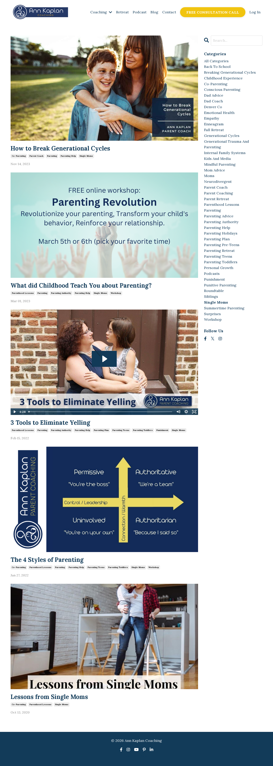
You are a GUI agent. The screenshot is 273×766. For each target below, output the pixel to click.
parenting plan (101, 430)
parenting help (68, 156)
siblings (211, 296)
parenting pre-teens (221, 244)
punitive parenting (220, 285)
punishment (162, 430)
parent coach (36, 156)
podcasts (212, 273)
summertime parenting (224, 308)
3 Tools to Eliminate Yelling (50, 422)
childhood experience (223, 78)
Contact (169, 12)
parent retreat (216, 199)
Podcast (139, 12)
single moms (86, 156)
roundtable (214, 290)
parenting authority (61, 293)
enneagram (214, 124)
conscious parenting (222, 89)
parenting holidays (220, 233)
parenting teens (120, 430)
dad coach (213, 101)
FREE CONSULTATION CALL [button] (212, 12)
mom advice (214, 170)
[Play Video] (14, 411)
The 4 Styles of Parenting (47, 559)
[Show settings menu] (186, 411)
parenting (52, 156)
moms (209, 175)
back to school (217, 66)
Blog (154, 12)
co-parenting (19, 156)
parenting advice (218, 216)
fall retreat (214, 130)
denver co (213, 107)
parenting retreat (219, 250)
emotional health (219, 112)
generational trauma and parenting (226, 144)
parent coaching (218, 193)
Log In (254, 12)
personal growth (218, 267)
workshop (116, 293)
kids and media (217, 158)
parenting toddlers (143, 430)
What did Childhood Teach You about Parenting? (81, 285)
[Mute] (178, 411)
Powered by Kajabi (136, 756)
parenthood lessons (23, 293)
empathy (211, 118)
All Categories (216, 61)
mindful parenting (220, 164)
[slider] (100, 411)
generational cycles (221, 135)
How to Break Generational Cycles (60, 148)
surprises (212, 314)
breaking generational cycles (230, 72)
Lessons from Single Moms (49, 696)
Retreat (122, 12)
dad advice (213, 95)
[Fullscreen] (194, 411)
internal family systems (225, 152)
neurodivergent (218, 181)
